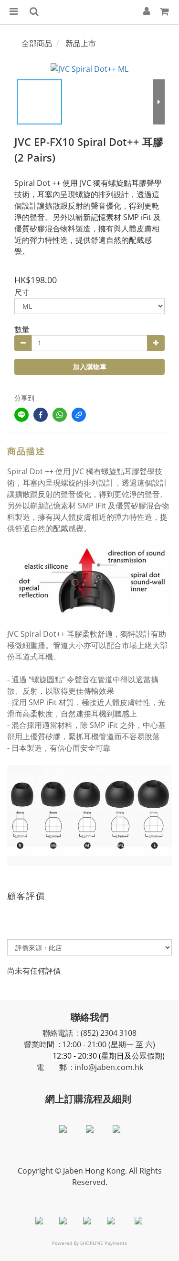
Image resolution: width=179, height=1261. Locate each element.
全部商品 (36, 43)
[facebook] (40, 415)
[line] (21, 415)
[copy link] (79, 415)
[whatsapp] (60, 415)
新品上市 (80, 43)
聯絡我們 (90, 1017)
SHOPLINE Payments (103, 1243)
